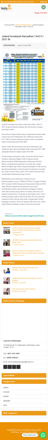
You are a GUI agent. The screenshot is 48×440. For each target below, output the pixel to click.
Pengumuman (26, 25)
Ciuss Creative (32, 432)
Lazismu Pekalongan (23, 430)
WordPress (15, 432)
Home (18, 25)
